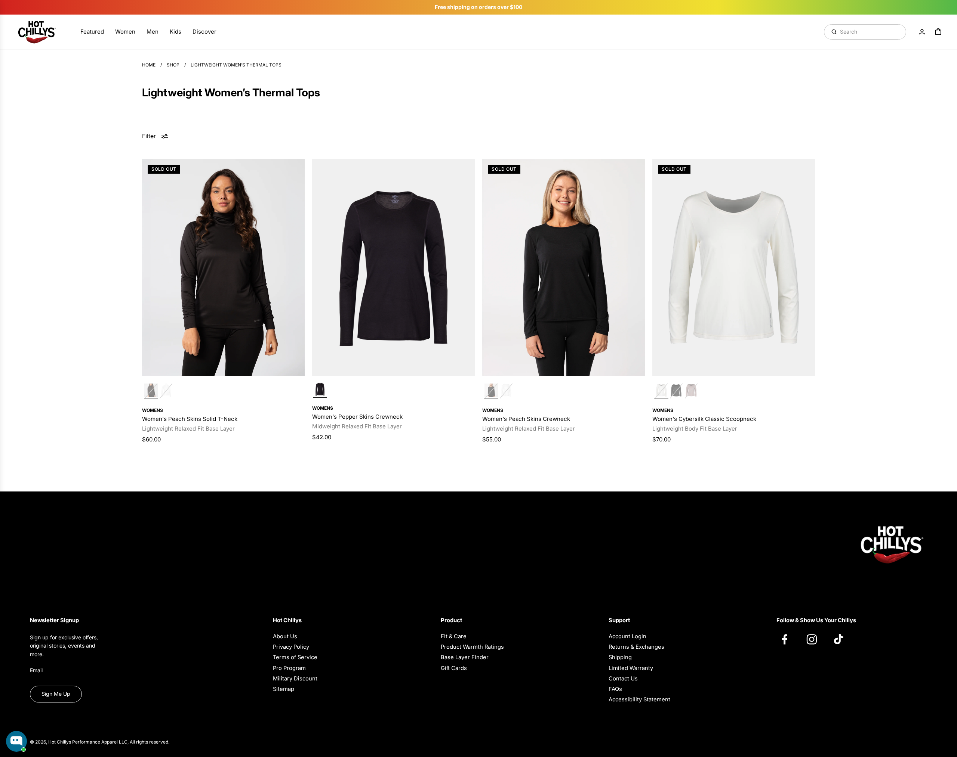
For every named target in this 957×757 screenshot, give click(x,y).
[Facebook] (788, 639)
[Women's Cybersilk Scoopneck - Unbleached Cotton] (733, 267)
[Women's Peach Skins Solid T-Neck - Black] (223, 267)
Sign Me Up (55, 694)
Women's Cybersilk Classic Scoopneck (704, 419)
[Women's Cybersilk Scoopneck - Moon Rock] (691, 391)
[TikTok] (842, 639)
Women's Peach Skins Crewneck (526, 419)
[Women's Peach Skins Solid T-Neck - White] (166, 391)
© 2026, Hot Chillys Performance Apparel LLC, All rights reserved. (99, 742)
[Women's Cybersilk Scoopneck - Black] (676, 391)
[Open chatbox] (16, 741)
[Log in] (922, 32)
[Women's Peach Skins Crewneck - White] (506, 391)
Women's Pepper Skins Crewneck (357, 416)
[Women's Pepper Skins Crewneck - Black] (393, 267)
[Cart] (938, 32)
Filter (149, 136)
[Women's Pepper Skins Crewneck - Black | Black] (320, 390)
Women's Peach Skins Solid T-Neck (189, 419)
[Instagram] (815, 639)
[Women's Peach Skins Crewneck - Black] (563, 267)
